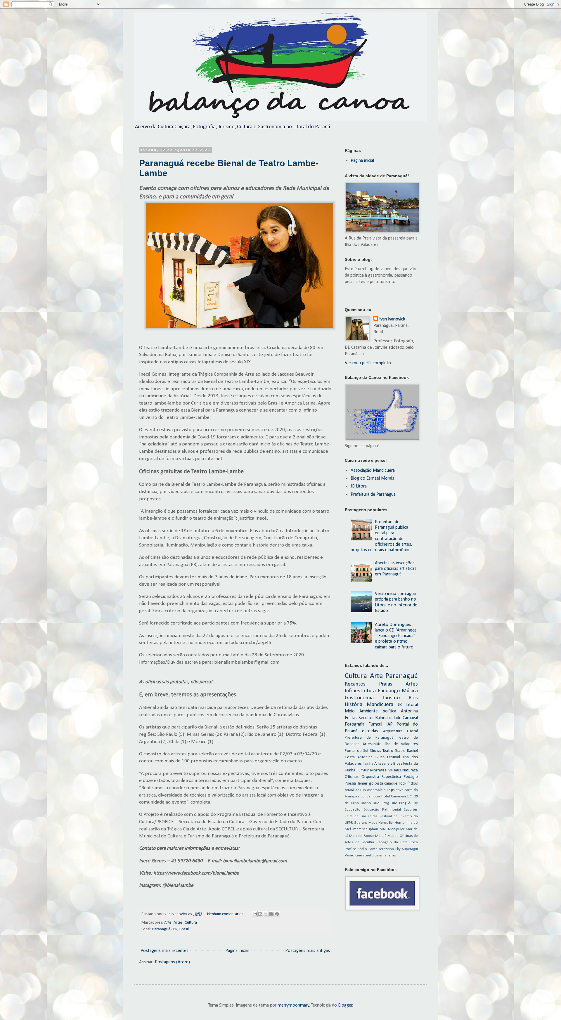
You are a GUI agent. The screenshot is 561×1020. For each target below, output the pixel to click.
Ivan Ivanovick (392, 319)
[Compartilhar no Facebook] (271, 914)
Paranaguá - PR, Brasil (170, 929)
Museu (393, 836)
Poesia (350, 783)
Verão (349, 855)
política (389, 711)
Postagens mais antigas (307, 950)
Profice (350, 849)
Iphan (373, 829)
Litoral (412, 731)
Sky (398, 849)
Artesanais (383, 763)
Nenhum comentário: (225, 914)
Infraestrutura (360, 691)
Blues (397, 763)
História (353, 704)
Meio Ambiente (361, 711)
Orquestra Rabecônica (381, 777)
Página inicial (237, 950)
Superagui (410, 849)
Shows (375, 751)
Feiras (373, 816)
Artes (178, 922)
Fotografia (354, 724)
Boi (363, 796)
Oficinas (352, 777)
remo (391, 855)
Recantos (355, 684)
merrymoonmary (293, 1005)
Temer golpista (370, 783)
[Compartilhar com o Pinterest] (277, 914)
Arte (168, 922)
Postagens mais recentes (164, 950)
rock (402, 783)
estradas (370, 731)
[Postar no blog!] (260, 914)
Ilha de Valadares (401, 744)
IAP (389, 724)
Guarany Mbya (366, 823)
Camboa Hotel (378, 796)
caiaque (390, 783)
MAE (383, 829)
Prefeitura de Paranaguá (373, 494)
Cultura (191, 922)
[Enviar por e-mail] (255, 914)
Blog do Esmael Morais (372, 478)
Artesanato (372, 744)
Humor (400, 823)
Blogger (345, 1005)
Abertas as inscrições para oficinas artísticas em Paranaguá (395, 569)
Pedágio (411, 777)
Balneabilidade (388, 718)
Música (410, 691)
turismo (391, 698)
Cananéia (398, 796)
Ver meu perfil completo (368, 363)
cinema (381, 855)
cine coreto (364, 855)
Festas (351, 718)
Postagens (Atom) (172, 962)
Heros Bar (386, 823)
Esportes (411, 809)
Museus (394, 770)
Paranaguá (401, 676)
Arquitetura (393, 731)
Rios (413, 698)
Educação (353, 809)
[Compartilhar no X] (266, 914)
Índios (413, 783)
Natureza (410, 770)
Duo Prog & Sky (404, 803)
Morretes (378, 770)
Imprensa (360, 829)
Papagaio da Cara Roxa (397, 842)
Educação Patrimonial (382, 809)
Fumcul (375, 724)
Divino (366, 803)
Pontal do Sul (356, 751)
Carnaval (410, 718)
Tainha (368, 763)
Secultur (366, 718)
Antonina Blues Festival (378, 757)
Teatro (387, 751)
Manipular (396, 829)
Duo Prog (381, 803)
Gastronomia (359, 698)
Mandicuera (380, 704)
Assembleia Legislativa (385, 790)
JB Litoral (359, 486)
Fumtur (363, 770)
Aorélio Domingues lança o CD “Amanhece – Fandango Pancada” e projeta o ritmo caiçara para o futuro (396, 636)
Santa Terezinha (381, 849)
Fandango (389, 691)
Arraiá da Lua (355, 790)
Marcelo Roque (361, 836)
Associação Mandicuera (373, 470)
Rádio (362, 849)
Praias (385, 684)
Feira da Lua (355, 816)
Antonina (409, 711)
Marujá (381, 836)
